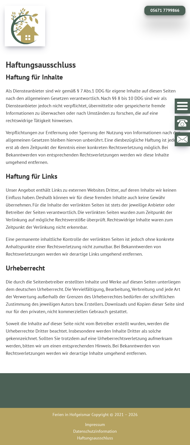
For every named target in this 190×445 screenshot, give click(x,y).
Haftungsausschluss (95, 438)
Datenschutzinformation (95, 431)
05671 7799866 (164, 10)
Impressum (95, 424)
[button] (182, 106)
